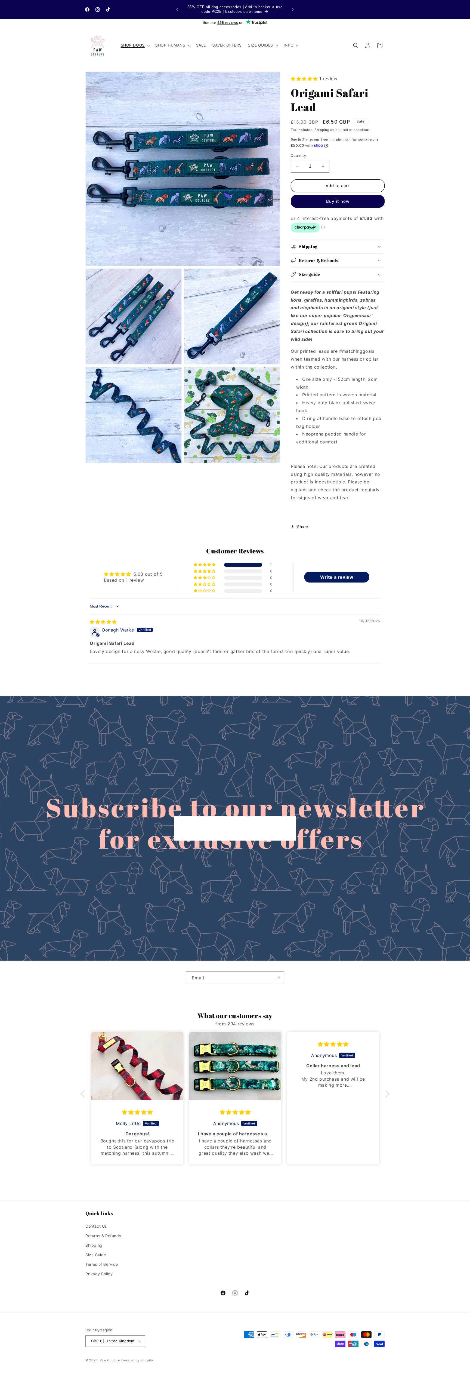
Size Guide (95, 1254)
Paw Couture (110, 1360)
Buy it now (338, 201)
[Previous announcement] (177, 9)
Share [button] (302, 526)
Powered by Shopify (137, 1360)
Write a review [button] (336, 577)
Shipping (321, 130)
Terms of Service (101, 1264)
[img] (103, 621)
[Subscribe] (278, 977)
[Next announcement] (293, 9)
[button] (135, 45)
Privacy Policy (99, 1273)
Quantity (298, 155)
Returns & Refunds (103, 1235)
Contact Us (96, 1226)
